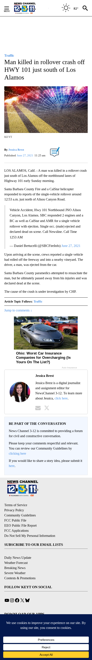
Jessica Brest (16, 149)
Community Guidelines (20, 515)
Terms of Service (15, 505)
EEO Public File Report (20, 525)
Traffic (38, 301)
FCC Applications (16, 530)
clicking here (17, 453)
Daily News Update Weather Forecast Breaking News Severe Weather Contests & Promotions (20, 568)
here (12, 466)
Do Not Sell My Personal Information (29, 536)
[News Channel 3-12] (30, 8)
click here (61, 398)
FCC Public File (15, 520)
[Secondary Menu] (9, 8)
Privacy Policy (14, 510)
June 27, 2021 (70, 246)
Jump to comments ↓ (18, 310)
